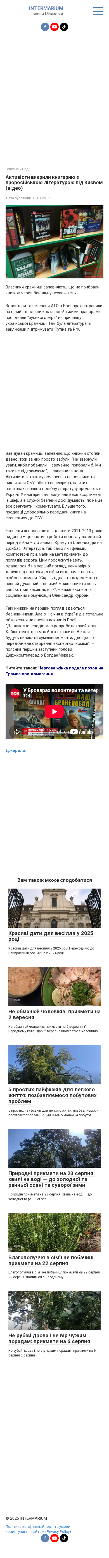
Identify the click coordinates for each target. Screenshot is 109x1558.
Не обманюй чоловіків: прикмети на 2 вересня (54, 1014)
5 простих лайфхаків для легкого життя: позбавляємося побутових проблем (52, 1095)
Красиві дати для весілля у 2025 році (50, 936)
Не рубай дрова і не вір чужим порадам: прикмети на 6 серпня (49, 1338)
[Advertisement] (54, 95)
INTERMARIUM (46, 8)
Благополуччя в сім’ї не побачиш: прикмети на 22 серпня (51, 1260)
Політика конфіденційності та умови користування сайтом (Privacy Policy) (38, 1529)
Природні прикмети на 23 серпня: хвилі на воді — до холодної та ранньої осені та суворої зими (51, 1179)
